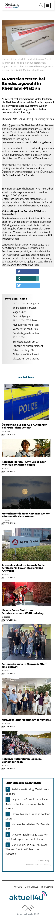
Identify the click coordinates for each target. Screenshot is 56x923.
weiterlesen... (9, 434)
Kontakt (18, 886)
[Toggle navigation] (48, 5)
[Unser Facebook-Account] (25, 908)
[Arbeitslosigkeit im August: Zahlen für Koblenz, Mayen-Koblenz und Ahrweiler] (26, 544)
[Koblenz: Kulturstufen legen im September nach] (26, 742)
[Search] (41, 6)
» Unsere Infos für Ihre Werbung (38, 864)
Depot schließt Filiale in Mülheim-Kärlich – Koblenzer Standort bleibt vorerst (27, 804)
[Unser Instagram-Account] (31, 908)
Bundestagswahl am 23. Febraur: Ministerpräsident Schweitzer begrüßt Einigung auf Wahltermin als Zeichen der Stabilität (28, 350)
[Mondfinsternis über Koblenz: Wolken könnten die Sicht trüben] (26, 492)
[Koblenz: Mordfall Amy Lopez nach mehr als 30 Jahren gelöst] (26, 448)
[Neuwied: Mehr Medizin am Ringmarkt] (26, 696)
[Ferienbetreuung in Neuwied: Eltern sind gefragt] (26, 641)
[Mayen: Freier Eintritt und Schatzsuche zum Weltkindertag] (26, 593)
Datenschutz (31, 886)
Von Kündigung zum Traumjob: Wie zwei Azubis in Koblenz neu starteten (26, 849)
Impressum (47, 886)
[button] (27, 271)
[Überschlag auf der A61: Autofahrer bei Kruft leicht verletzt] (26, 402)
